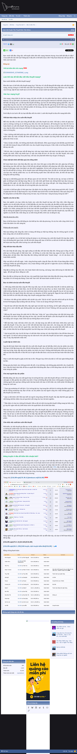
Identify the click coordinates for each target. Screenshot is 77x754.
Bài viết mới (4, 19)
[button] (21, 16)
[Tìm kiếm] (75, 16)
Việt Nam (5, 751)
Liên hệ (65, 751)
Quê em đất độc (60, 647)
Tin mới (18, 16)
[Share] (71, 39)
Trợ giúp (70, 751)
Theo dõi (71, 35)
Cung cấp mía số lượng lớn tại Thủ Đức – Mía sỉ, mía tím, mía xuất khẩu (64, 634)
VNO (54, 467)
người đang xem (8, 35)
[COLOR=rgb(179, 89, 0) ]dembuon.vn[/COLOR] (27, 477)
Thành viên (26, 16)
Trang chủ (4, 16)
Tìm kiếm (11, 19)
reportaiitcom (20, 673)
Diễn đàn (11, 16)
